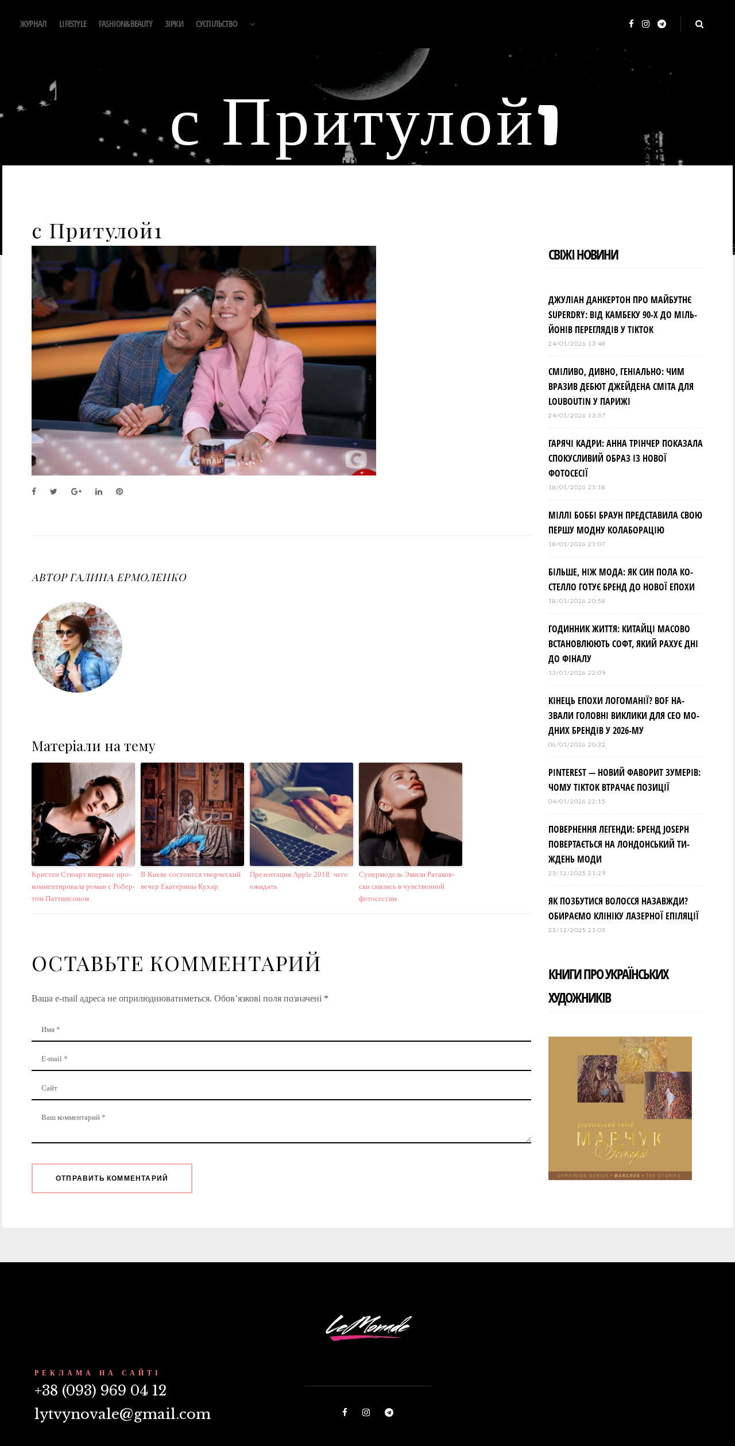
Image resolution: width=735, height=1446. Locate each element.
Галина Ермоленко (127, 577)
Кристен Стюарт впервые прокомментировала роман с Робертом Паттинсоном (83, 886)
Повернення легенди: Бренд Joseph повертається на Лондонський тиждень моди (619, 844)
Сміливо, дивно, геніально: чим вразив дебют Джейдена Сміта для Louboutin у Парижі (621, 386)
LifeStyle (72, 23)
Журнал (33, 23)
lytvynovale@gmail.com (122, 1414)
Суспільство (216, 23)
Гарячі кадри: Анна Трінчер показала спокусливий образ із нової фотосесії (625, 458)
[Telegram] (661, 24)
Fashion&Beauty (125, 23)
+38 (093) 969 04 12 (100, 1390)
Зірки (174, 23)
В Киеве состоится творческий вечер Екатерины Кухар (191, 880)
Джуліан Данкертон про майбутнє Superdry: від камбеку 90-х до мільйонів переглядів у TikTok (622, 314)
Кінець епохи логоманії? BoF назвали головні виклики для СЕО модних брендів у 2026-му (623, 715)
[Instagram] (645, 24)
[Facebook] (631, 24)
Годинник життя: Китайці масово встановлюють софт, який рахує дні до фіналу (623, 644)
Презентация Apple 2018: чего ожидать (299, 880)
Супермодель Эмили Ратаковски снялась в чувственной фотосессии (406, 886)
